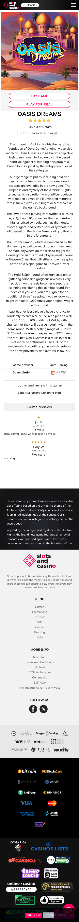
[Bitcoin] (27, 771)
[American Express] (27, 813)
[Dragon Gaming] (46, 733)
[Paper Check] (39, 824)
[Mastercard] (52, 802)
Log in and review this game (40, 385)
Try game (39, 96)
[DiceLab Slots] (22, 741)
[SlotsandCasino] (10, 5)
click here (49, 587)
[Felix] (40, 749)
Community (39, 677)
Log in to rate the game (39, 133)
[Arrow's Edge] (64, 733)
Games (39, 607)
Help (39, 637)
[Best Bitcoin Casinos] (25, 900)
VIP (39, 622)
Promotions (39, 612)
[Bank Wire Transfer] (52, 813)
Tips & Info (39, 657)
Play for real (39, 104)
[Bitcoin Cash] (52, 771)
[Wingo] (39, 741)
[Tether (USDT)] (27, 792)
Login (48, 915)
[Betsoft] (57, 741)
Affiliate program (40, 672)
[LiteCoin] (52, 781)
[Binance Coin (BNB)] (52, 792)
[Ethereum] (27, 781)
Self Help (40, 682)
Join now (39, 667)
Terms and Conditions (39, 662)
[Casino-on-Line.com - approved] (51, 900)
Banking (39, 632)
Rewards (39, 617)
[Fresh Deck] (19, 749)
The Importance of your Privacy (39, 687)
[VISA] (27, 802)
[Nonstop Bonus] (57, 886)
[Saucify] (61, 749)
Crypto (39, 627)
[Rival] (26, 733)
